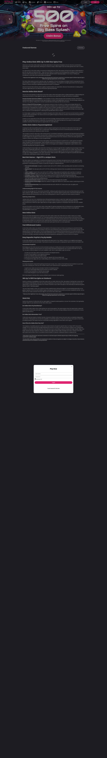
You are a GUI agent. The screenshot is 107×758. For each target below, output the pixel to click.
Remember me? (39, 379)
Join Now (53, 386)
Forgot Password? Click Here (53, 388)
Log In (53, 382)
